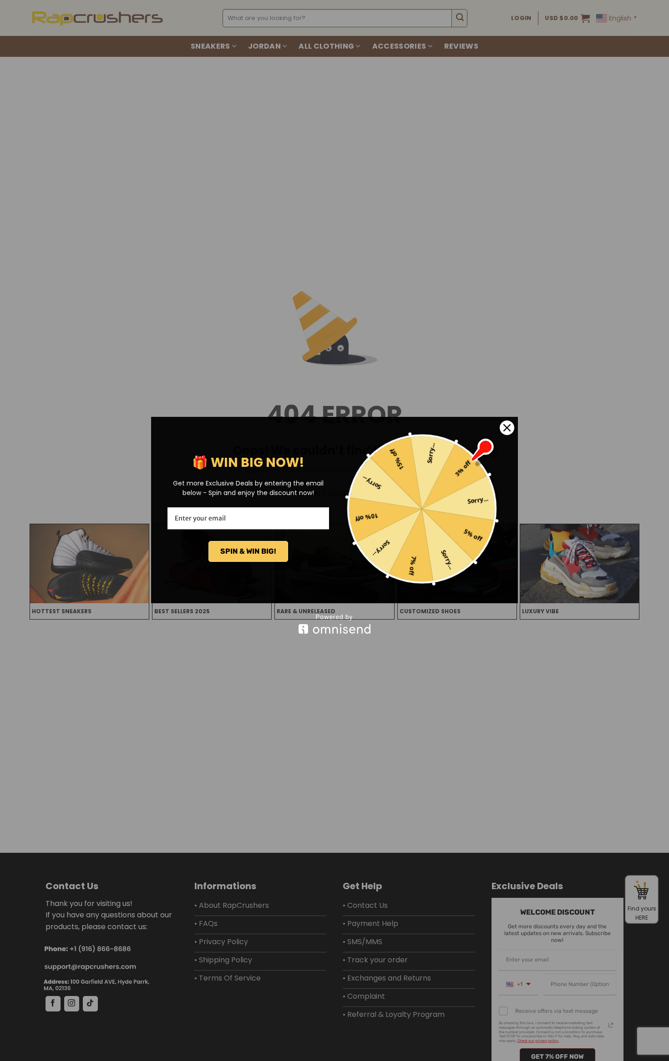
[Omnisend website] (334, 624)
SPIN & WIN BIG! (248, 551)
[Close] (507, 428)
